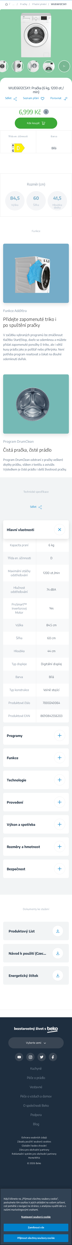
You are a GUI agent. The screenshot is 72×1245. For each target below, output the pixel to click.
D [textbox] (51, 558)
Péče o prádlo (36, 1078)
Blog (36, 1124)
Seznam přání (31, 98)
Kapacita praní (19, 545)
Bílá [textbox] (51, 677)
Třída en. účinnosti (19, 558)
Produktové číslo (19, 703)
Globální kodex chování (34, 1145)
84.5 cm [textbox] (51, 625)
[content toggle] (59, 529)
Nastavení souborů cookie (36, 1216)
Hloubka (19, 651)
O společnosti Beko (36, 1105)
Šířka (19, 638)
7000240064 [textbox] (51, 703)
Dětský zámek (19, 884)
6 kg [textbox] (51, 545)
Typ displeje (19, 664)
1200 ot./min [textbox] (51, 573)
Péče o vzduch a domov (36, 1096)
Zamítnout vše (36, 1227)
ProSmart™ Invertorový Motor (19, 608)
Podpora (36, 1115)
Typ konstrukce (19, 690)
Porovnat (55, 98)
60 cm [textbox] (51, 638)
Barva (19, 677)
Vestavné (36, 1087)
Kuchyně (36, 1068)
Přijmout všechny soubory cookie (36, 1237)
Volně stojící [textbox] (51, 690)
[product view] (18, 66)
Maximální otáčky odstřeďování (19, 573)
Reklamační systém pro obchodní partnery (34, 1154)
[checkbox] (51, 884)
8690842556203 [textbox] (51, 716)
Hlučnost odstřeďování (19, 590)
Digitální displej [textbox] (51, 664)
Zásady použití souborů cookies (34, 1141)
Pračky (23, 4)
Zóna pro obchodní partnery (34, 1150)
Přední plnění (39, 4)
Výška (19, 625)
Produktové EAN (19, 716)
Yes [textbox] (51, 608)
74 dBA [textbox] (51, 589)
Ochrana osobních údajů (34, 1137)
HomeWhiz (34, 1157)
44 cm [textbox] (51, 651)
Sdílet (8, 98)
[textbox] (51, 884)
